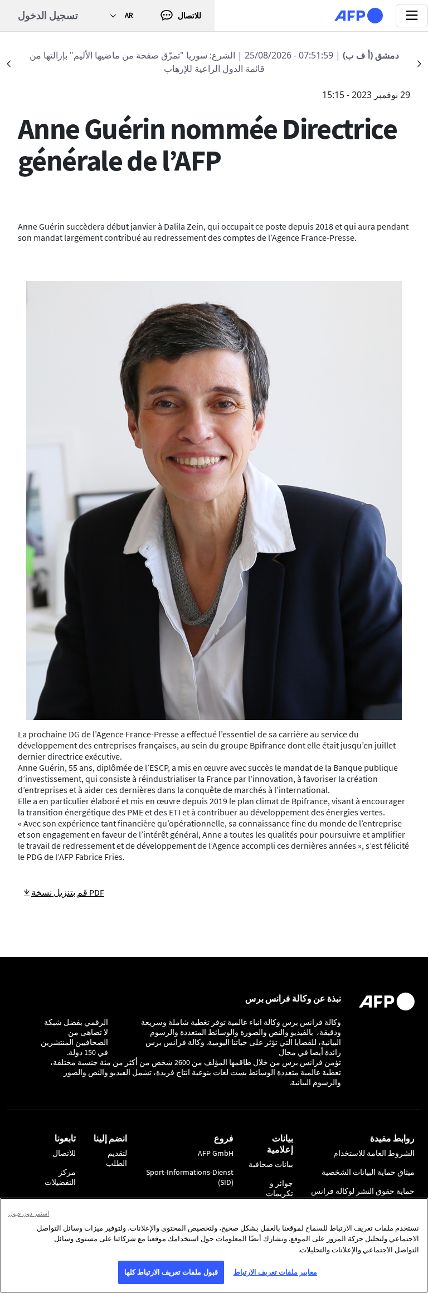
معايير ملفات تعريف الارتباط (275, 1272)
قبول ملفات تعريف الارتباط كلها (171, 1272)
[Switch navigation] (412, 15)
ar (129, 15)
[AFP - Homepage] (358, 15)
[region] (214, 1245)
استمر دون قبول (28, 1213)
